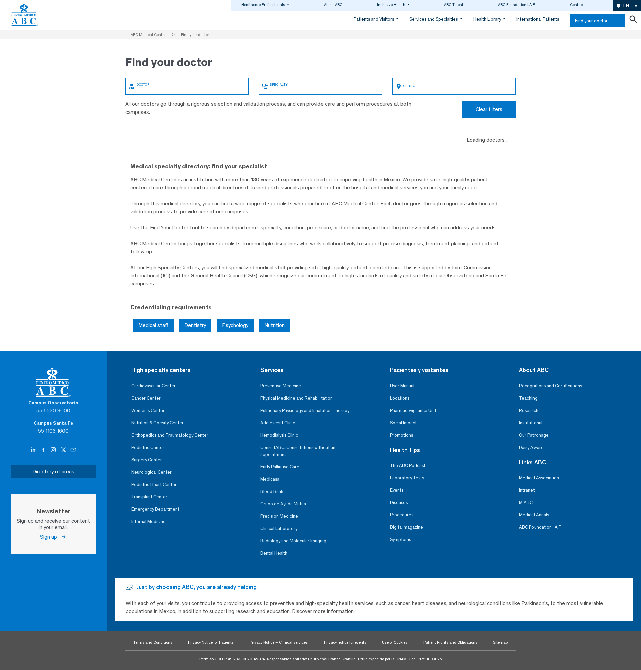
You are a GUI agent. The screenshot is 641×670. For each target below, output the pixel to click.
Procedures (401, 515)
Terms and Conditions (152, 642)
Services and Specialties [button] (434, 19)
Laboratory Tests (407, 478)
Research (528, 410)
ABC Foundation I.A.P (516, 4)
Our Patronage (534, 435)
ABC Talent (453, 4)
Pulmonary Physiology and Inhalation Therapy (304, 410)
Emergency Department (155, 509)
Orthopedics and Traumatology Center (169, 435)
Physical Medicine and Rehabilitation (296, 398)
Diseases (399, 502)
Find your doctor (591, 21)
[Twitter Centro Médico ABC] (64, 450)
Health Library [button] (487, 19)
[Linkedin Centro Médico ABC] (34, 450)
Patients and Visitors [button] (374, 19)
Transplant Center (149, 497)
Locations (399, 398)
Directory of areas (53, 471)
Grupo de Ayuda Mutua (283, 504)
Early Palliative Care (279, 467)
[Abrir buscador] (633, 20)
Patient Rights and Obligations (450, 642)
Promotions (401, 435)
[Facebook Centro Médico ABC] (44, 450)
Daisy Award (531, 447)
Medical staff (153, 325)
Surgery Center (146, 460)
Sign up (50, 537)
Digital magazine (406, 527)
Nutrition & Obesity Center (157, 423)
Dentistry (195, 325)
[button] (627, 5)
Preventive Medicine (280, 386)
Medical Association (539, 478)
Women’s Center (148, 410)
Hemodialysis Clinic (279, 435)
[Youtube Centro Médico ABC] (73, 450)
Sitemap (500, 642)
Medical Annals (534, 515)
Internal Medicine (148, 521)
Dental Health (273, 553)
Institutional (530, 423)
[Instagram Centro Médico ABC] (54, 450)
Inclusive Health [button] (391, 4)
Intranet (527, 490)
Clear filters (489, 109)
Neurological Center (151, 472)
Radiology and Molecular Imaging (293, 541)
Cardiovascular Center (153, 386)
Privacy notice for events (345, 642)
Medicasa (269, 479)
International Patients (537, 19)
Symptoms (400, 539)
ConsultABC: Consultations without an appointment (297, 451)
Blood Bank (271, 491)
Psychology (235, 325)
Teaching (528, 398)
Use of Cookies (394, 642)
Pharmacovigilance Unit (413, 410)
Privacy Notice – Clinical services (279, 642)
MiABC (526, 502)
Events (396, 490)
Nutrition (274, 325)
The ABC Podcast (407, 465)
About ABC (333, 4)
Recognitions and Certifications (550, 386)
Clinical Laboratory (278, 528)
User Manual (402, 386)
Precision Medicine (279, 516)
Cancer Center (146, 398)
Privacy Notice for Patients (211, 642)
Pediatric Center (147, 447)
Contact (577, 4)
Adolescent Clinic (277, 423)
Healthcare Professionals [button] (263, 4)
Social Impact (403, 423)
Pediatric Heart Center (154, 484)
